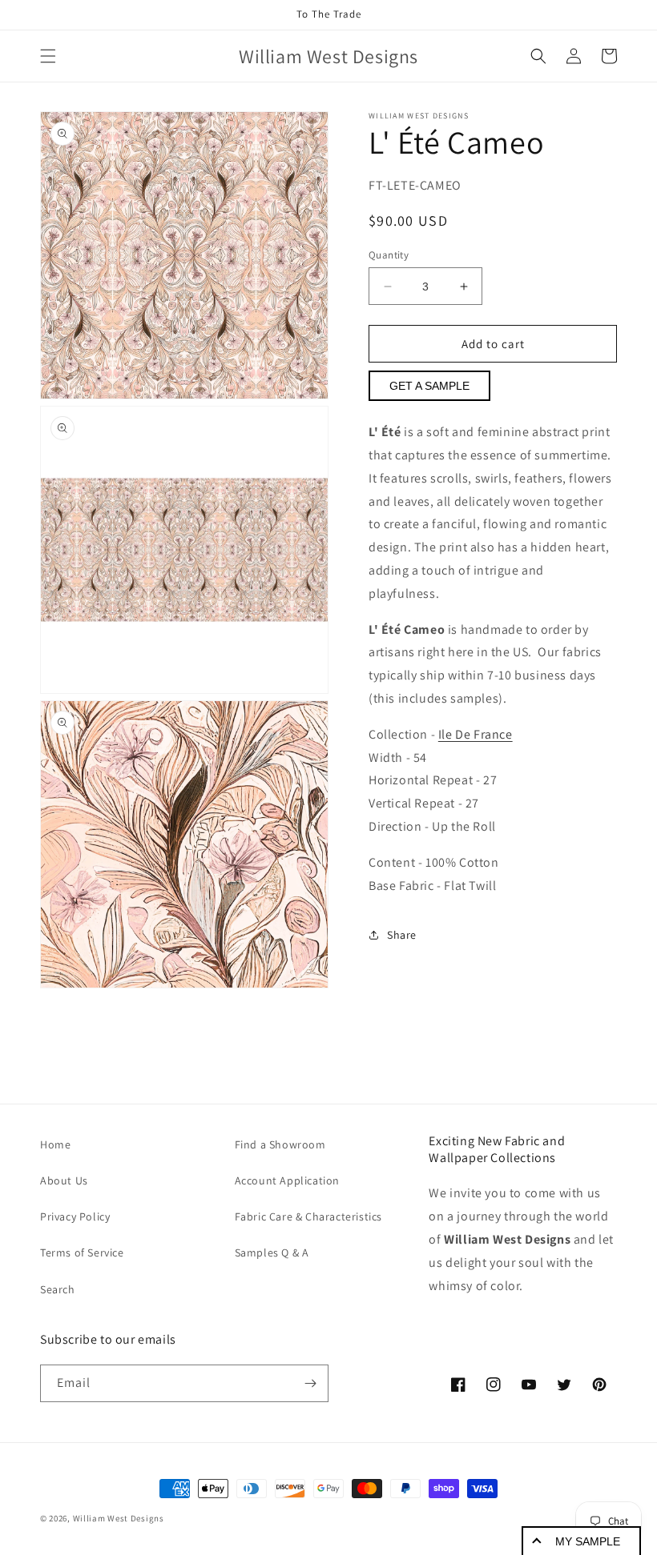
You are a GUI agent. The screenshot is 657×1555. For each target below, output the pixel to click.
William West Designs (118, 1518)
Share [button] (402, 935)
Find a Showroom (280, 1144)
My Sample (587, 1541)
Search (57, 1289)
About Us (64, 1180)
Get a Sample (429, 385)
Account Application (287, 1180)
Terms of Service (82, 1252)
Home (55, 1144)
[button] (48, 56)
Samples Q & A (272, 1252)
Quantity (389, 255)
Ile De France (475, 734)
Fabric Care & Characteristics (308, 1216)
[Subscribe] (310, 1383)
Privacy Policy (75, 1216)
